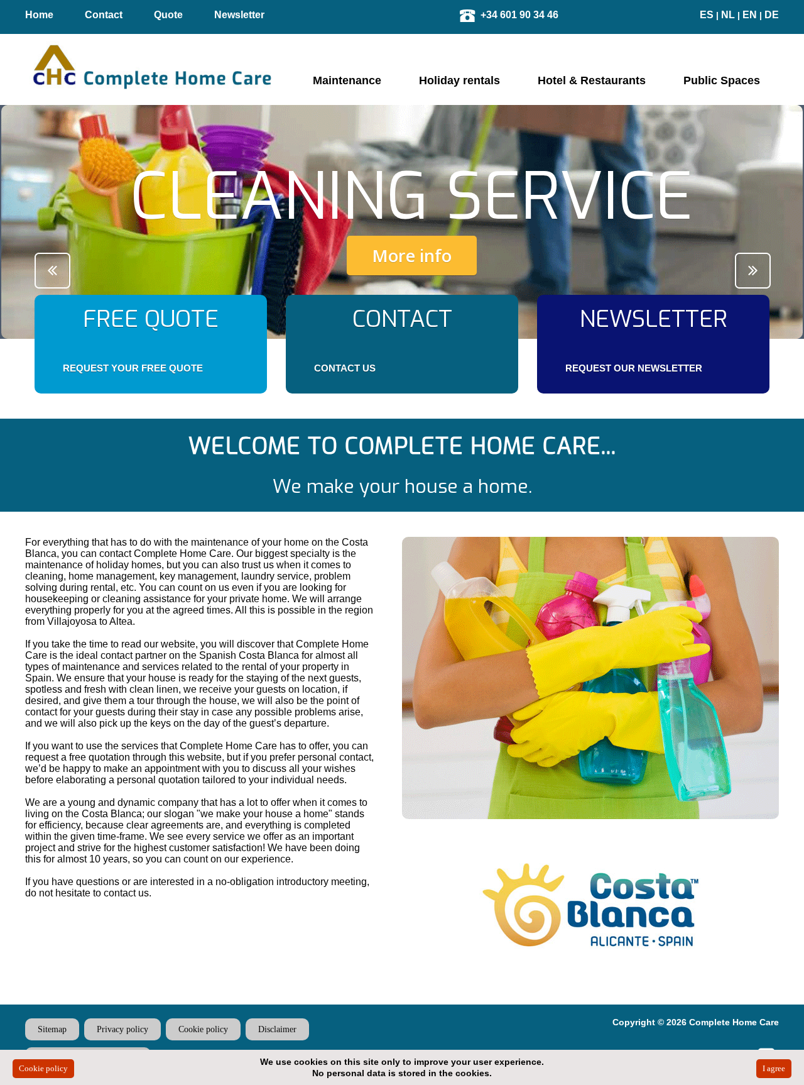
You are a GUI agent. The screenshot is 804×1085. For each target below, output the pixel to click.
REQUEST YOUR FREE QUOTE (133, 368)
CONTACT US (345, 368)
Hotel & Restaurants (592, 80)
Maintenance (347, 80)
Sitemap (52, 1029)
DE (771, 14)
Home (39, 14)
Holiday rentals (459, 80)
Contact (103, 14)
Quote (168, 14)
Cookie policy (203, 1029)
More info (412, 255)
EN (749, 14)
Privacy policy (122, 1029)
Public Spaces (721, 80)
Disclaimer (277, 1029)
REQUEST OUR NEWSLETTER (633, 368)
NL (728, 14)
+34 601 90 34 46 (519, 14)
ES (707, 14)
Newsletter (239, 14)
